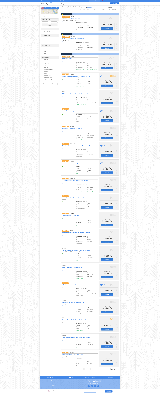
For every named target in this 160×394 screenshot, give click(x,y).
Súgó (112, 0)
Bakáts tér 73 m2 (67, 58)
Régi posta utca (82, 42)
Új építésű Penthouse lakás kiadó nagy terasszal (75, 180)
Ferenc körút (81, 166)
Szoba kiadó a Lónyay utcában (70, 111)
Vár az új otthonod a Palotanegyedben (72, 267)
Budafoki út (81, 340)
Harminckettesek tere (83, 358)
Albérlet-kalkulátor (51, 385)
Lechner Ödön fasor (83, 306)
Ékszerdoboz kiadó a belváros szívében (72, 354)
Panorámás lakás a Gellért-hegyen (71, 215)
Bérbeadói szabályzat (78, 382)
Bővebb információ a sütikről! (90, 392)
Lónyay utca (81, 97)
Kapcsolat (117, 0)
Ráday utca (81, 132)
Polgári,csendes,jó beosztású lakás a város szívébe (76, 337)
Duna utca (81, 253)
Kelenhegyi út (82, 218)
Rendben (108, 391)
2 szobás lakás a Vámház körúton (71, 18)
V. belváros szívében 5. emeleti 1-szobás (73, 38)
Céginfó (49, 382)
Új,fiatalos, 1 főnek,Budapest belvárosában (74, 198)
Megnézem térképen (49, 7)
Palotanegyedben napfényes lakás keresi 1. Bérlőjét (76, 232)
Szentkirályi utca (82, 79)
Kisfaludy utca (82, 149)
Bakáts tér (81, 62)
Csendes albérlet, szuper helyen (70, 163)
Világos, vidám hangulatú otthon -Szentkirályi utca (76, 76)
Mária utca (81, 271)
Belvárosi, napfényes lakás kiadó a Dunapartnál (75, 93)
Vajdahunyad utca (83, 184)
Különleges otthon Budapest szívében (72, 128)
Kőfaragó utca (82, 236)
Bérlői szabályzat (64, 382)
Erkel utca (81, 323)
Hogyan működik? (95, 0)
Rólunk (49, 383)
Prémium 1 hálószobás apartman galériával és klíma (76, 250)
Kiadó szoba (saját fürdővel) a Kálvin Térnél (74, 319)
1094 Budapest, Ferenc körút (70, 284)
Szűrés (49, 25)
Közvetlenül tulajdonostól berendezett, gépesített (76, 145)
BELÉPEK (115, 3)
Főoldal (42, 0)
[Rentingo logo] (46, 3)
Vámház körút (82, 22)
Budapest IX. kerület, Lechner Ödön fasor (73, 302)
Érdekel (107, 28)
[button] (45, 84)
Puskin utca (81, 201)
